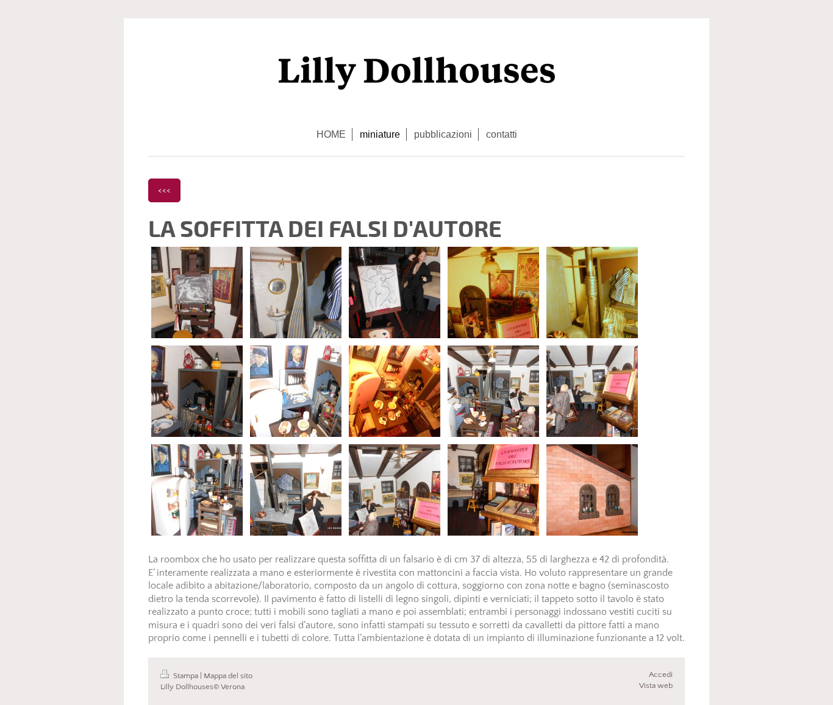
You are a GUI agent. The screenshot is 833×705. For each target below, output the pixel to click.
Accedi (661, 674)
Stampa (185, 675)
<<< (164, 190)
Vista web (656, 685)
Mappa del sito (228, 675)
